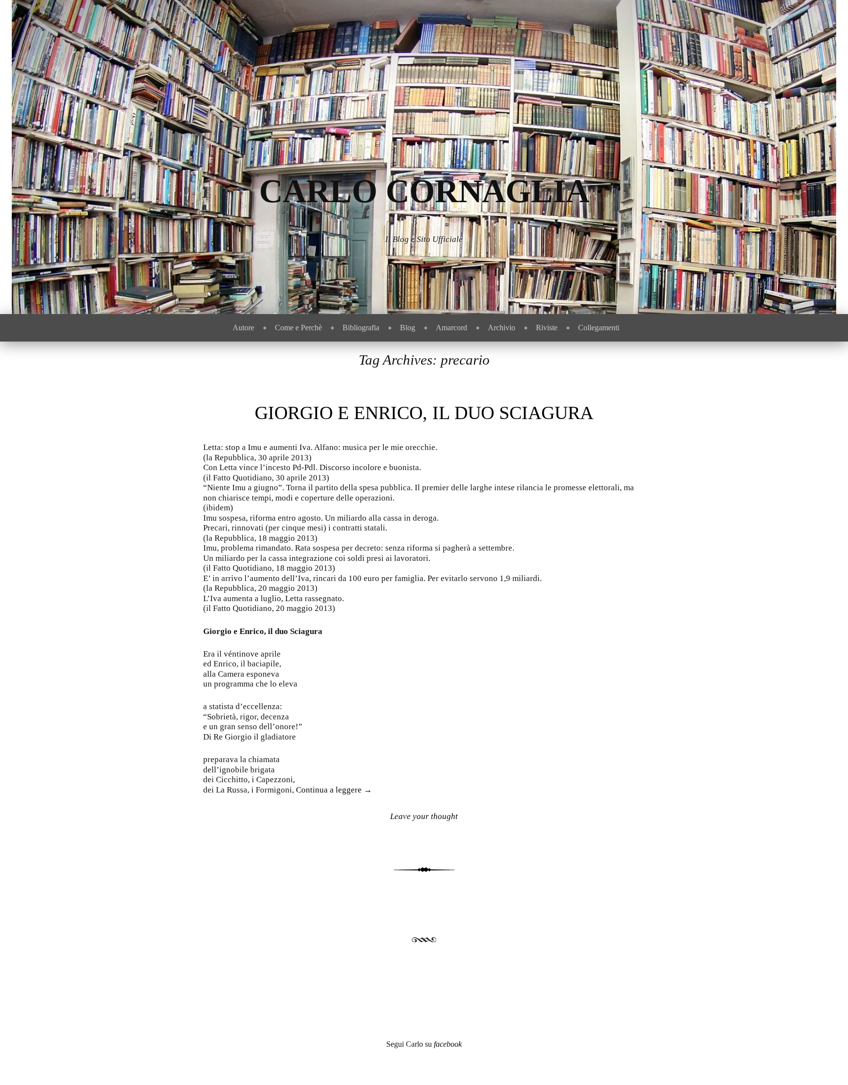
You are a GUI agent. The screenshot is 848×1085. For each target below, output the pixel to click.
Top (824, 1061)
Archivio (501, 327)
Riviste (546, 327)
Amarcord (451, 327)
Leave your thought (424, 816)
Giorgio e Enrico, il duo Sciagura (424, 412)
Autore (243, 327)
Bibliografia (361, 327)
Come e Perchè (298, 327)
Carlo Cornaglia (424, 191)
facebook (448, 1044)
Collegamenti (598, 327)
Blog (407, 327)
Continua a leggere (334, 789)
